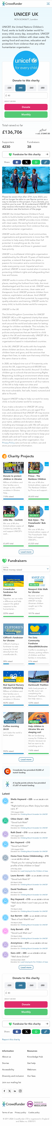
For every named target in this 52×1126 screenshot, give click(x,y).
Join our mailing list (11, 1082)
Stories (5, 1063)
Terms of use (7, 1112)
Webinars (31, 1069)
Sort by (5, 567)
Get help (31, 1063)
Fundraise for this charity (26, 154)
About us (6, 1056)
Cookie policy (34, 1112)
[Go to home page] (12, 3)
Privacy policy (20, 1112)
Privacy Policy (8, 442)
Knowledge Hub (35, 1056)
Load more (26, 552)
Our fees (31, 1076)
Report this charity (11, 1039)
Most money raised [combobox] (12, 569)
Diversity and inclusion (13, 1076)
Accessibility (8, 1069)
